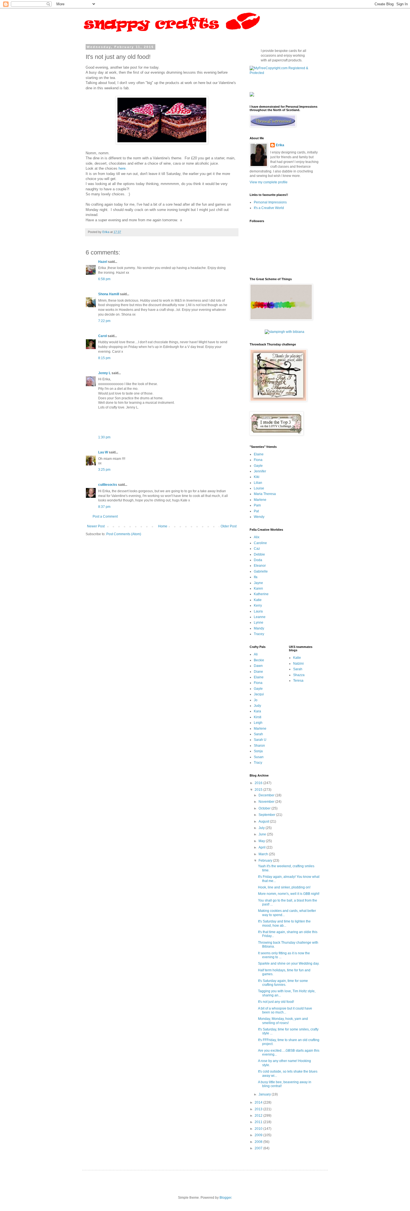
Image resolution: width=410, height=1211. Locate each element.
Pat (256, 511)
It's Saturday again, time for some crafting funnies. (283, 983)
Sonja (258, 751)
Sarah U (260, 740)
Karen (258, 588)
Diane (258, 672)
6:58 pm (104, 279)
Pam (257, 505)
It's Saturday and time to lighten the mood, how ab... (284, 923)
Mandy (259, 628)
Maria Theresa (265, 494)
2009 (259, 1135)
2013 (259, 1109)
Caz (257, 549)
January (265, 1094)
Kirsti (257, 717)
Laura (258, 611)
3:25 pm (104, 470)
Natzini (298, 663)
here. (123, 168)
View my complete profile (269, 182)
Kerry (258, 605)
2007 (259, 1148)
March (264, 854)
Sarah (258, 734)
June (263, 834)
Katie (258, 600)
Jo (255, 700)
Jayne (258, 583)
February (266, 860)
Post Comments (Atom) (123, 534)
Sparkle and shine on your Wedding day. (288, 963)
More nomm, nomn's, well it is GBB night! (288, 894)
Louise (259, 488)
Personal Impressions (270, 202)
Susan (259, 757)
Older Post (229, 526)
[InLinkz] (252, 94)
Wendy (259, 517)
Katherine (261, 594)
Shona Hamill (108, 294)
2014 (259, 1102)
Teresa (298, 681)
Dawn (258, 666)
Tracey (259, 634)
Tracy (258, 763)
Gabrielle (261, 571)
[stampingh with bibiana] (284, 332)
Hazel (102, 262)
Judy (257, 706)
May (262, 841)
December (267, 795)
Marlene (260, 500)
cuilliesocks (107, 485)
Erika (280, 145)
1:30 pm (104, 437)
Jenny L (104, 373)
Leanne (260, 617)
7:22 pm (104, 321)
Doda (258, 560)
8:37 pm (104, 507)
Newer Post (96, 526)
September (267, 815)
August (264, 821)
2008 (259, 1142)
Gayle (258, 466)
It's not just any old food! (276, 1002)
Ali (256, 654)
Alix (256, 537)
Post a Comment (105, 516)
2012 (259, 1116)
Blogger (225, 1198)
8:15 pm (104, 358)
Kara (257, 711)
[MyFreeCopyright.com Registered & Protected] (284, 73)
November (267, 802)
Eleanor (260, 566)
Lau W (103, 452)
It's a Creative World (269, 208)
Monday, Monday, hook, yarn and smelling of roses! (283, 1021)
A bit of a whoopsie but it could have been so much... (285, 1010)
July (262, 828)
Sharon (259, 746)
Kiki (256, 477)
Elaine (259, 454)
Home (162, 526)
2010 (259, 1129)
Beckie (259, 660)
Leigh (258, 723)
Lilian (258, 483)
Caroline (260, 543)
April (262, 847)
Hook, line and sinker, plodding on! (284, 887)
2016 (259, 783)
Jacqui (259, 694)
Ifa (255, 577)
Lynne (258, 622)
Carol (102, 336)
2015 (259, 790)
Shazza (299, 675)
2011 (259, 1122)
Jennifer (260, 471)
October (265, 808)
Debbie (259, 554)
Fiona (258, 460)
